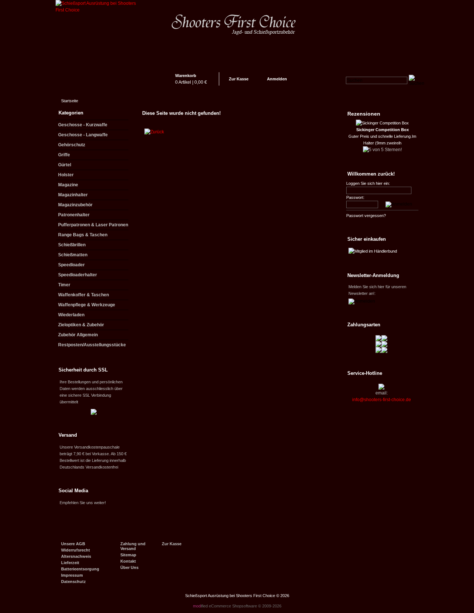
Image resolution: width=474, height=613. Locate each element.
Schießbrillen (72, 244)
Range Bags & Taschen (82, 234)
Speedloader (71, 264)
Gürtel (64, 164)
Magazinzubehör (75, 204)
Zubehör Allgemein (78, 334)
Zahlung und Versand (133, 546)
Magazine (68, 184)
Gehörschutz (71, 144)
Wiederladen (71, 314)
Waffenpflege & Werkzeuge (86, 304)
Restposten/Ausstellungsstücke (92, 344)
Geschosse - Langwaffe (83, 134)
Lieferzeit (70, 562)
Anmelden (277, 79)
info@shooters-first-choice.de (381, 399)
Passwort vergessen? (366, 215)
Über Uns (129, 567)
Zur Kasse (238, 79)
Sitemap (128, 555)
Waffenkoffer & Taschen (83, 294)
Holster (66, 174)
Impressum (72, 575)
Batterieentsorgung (80, 569)
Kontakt (128, 561)
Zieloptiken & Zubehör (81, 324)
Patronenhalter (74, 214)
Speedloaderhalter (77, 274)
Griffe (64, 154)
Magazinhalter (73, 194)
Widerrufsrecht (75, 550)
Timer (64, 284)
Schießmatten (72, 254)
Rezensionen (363, 114)
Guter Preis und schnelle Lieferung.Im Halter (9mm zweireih (382, 136)
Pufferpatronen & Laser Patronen (93, 224)
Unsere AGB (73, 544)
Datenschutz (73, 581)
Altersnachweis (76, 556)
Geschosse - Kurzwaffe (82, 124)
